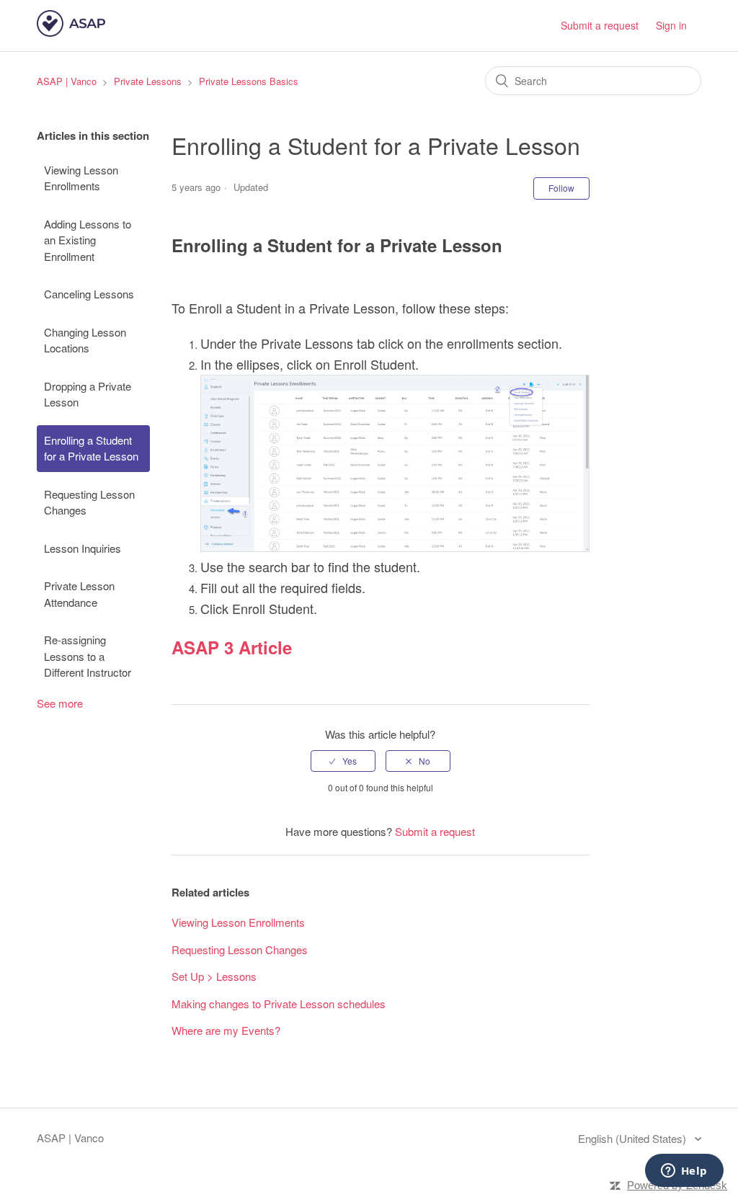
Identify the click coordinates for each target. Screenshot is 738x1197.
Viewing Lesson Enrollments (81, 178)
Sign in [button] (671, 25)
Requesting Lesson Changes (89, 502)
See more (60, 703)
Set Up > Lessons (214, 976)
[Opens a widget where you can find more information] (684, 1172)
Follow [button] (561, 188)
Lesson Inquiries (82, 548)
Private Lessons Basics (248, 81)
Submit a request (600, 25)
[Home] (71, 32)
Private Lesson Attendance (79, 594)
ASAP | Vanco (67, 81)
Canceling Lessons (89, 293)
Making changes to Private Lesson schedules (279, 1003)
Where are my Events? (226, 1030)
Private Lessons (148, 81)
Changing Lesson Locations (85, 340)
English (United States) (633, 1138)
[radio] (343, 761)
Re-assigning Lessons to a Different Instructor (87, 656)
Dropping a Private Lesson (87, 394)
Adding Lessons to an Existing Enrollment (87, 240)
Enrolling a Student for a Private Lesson (91, 448)
